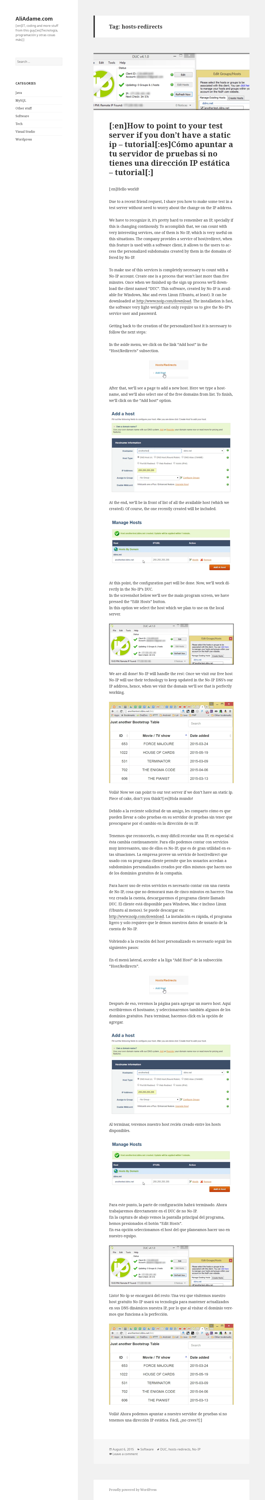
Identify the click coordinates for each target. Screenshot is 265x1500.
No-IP (196, 1449)
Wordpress (24, 139)
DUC (163, 1449)
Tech (19, 124)
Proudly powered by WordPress (133, 1490)
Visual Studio (25, 131)
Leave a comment (125, 1454)
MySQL (21, 100)
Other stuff (24, 108)
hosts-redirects (179, 1449)
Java (19, 93)
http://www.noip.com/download (163, 301)
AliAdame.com (34, 18)
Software (22, 116)
